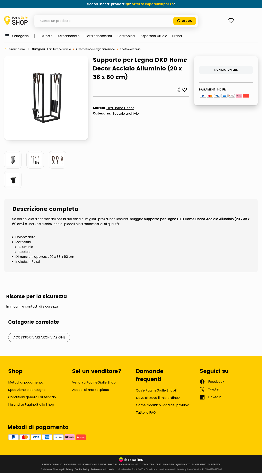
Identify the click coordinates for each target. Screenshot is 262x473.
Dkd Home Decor (120, 108)
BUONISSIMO (199, 464)
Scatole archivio (130, 49)
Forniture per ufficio (59, 49)
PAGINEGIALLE (72, 464)
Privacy (69, 469)
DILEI (158, 464)
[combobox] (116, 21)
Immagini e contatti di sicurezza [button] (32, 306)
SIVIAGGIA (169, 464)
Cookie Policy (82, 469)
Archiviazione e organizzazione (95, 49)
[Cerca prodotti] (184, 21)
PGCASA (112, 464)
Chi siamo (46, 469)
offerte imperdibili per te (153, 4)
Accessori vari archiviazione (39, 337)
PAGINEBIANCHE (128, 464)
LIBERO (46, 464)
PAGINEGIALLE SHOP (94, 464)
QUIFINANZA (183, 464)
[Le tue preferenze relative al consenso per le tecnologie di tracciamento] (255, 466)
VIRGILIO (57, 464)
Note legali (58, 469)
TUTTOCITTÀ (146, 464)
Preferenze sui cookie (102, 469)
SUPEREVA (214, 464)
